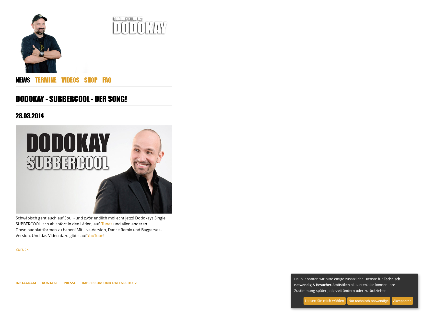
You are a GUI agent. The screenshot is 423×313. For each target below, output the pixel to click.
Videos (70, 80)
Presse (70, 282)
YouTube (95, 235)
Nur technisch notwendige (369, 301)
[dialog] (354, 291)
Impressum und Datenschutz (109, 282)
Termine (46, 80)
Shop (90, 80)
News (23, 80)
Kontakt (50, 282)
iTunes (106, 224)
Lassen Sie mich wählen (324, 300)
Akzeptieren (402, 301)
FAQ (106, 80)
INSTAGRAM (26, 282)
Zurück (22, 249)
